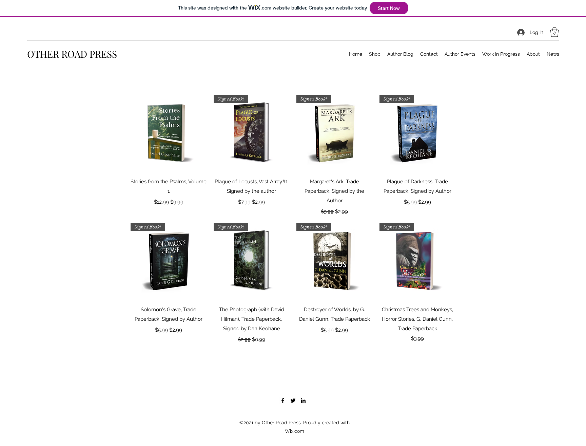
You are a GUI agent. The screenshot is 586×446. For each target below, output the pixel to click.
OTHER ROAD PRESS (72, 54)
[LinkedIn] (303, 400)
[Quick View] (169, 133)
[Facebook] (282, 400)
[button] (554, 32)
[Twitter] (293, 400)
